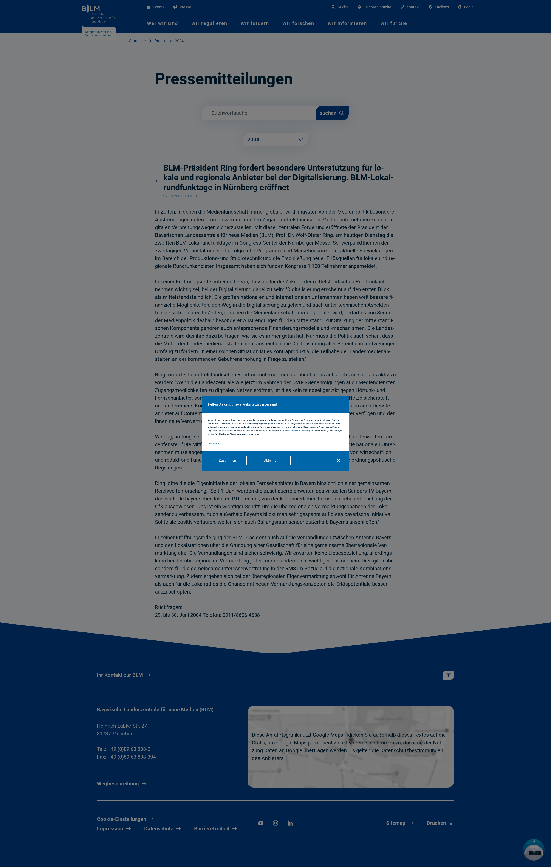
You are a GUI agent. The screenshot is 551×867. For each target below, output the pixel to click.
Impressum (213, 442)
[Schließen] (338, 460)
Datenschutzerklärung (300, 430)
